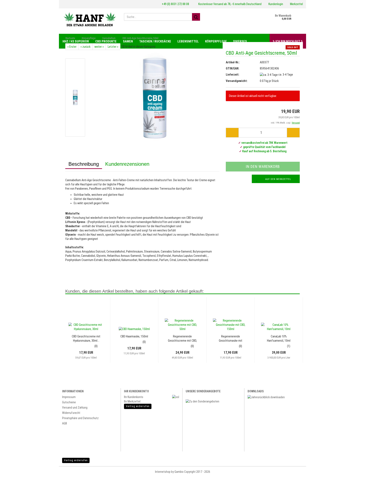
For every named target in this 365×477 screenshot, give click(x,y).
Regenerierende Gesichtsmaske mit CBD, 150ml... (230, 339)
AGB (64, 423)
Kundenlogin (275, 4)
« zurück (85, 46)
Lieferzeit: (232, 74)
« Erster (71, 46)
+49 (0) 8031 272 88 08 (175, 4)
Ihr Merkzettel (132, 401)
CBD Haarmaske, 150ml (134, 336)
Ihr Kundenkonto (133, 397)
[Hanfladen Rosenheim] (90, 19)
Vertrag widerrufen (76, 460)
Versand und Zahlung (74, 407)
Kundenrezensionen (127, 164)
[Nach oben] (354, 471)
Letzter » (113, 46)
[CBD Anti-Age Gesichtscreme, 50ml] (154, 97)
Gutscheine (69, 402)
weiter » (99, 46)
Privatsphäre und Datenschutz (80, 418)
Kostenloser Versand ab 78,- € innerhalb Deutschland (229, 4)
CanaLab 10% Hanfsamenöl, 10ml (278, 338)
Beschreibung (83, 164)
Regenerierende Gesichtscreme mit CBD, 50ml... (182, 339)
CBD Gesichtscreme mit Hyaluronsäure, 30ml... (86, 338)
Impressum (69, 397)
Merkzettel (296, 4)
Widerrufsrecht (71, 412)
